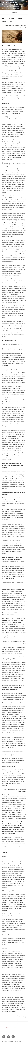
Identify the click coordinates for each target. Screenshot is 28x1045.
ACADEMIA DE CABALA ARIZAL (11, 3)
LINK (23, 27)
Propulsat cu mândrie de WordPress (11, 1041)
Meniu (15, 12)
